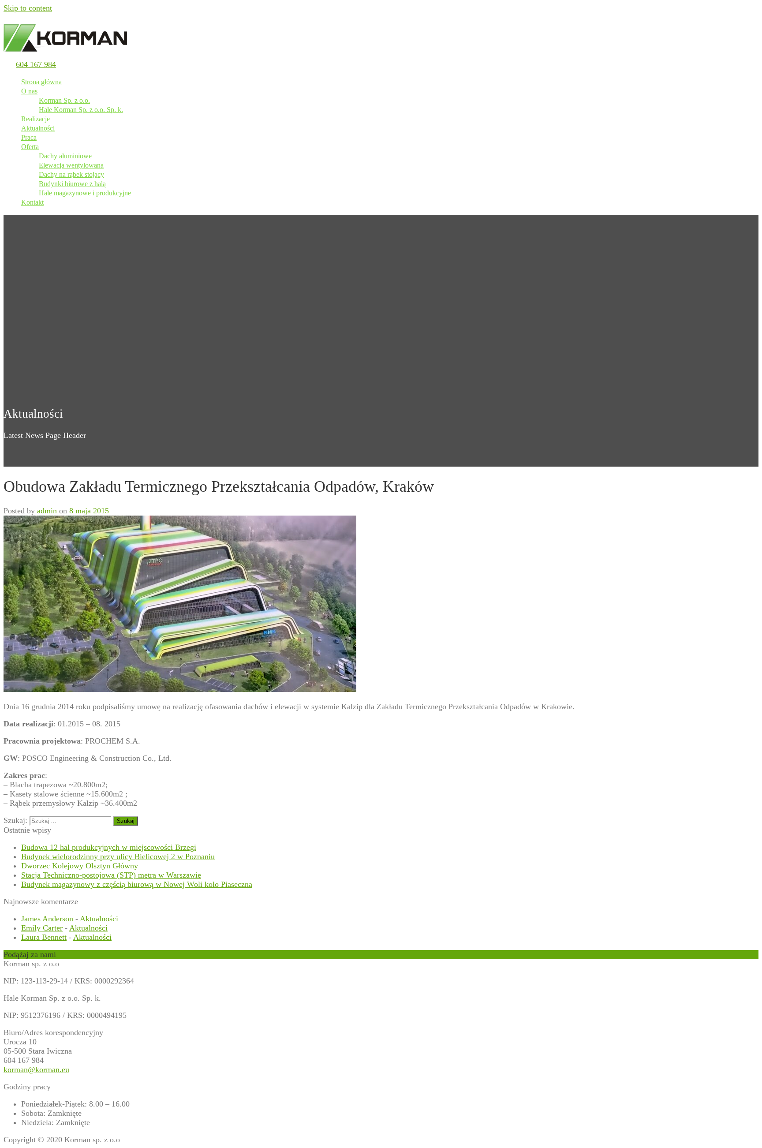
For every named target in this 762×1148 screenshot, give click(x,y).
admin (47, 510)
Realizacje (35, 119)
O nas (29, 91)
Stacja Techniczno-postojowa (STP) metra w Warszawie (111, 875)
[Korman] (65, 55)
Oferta (30, 146)
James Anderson (47, 918)
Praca (29, 137)
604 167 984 (36, 64)
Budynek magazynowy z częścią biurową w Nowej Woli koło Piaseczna (136, 884)
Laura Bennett (44, 937)
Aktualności (38, 128)
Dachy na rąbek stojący (71, 174)
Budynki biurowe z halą (72, 183)
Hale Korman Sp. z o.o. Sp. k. (81, 109)
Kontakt (32, 202)
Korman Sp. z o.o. (64, 100)
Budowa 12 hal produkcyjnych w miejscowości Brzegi (108, 847)
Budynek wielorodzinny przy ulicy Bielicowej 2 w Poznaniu (118, 856)
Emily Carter (42, 928)
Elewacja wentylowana (71, 165)
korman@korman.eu (36, 1069)
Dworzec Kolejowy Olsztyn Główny (79, 865)
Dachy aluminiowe (65, 156)
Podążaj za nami (30, 954)
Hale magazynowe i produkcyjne (85, 193)
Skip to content (28, 8)
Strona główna (41, 82)
